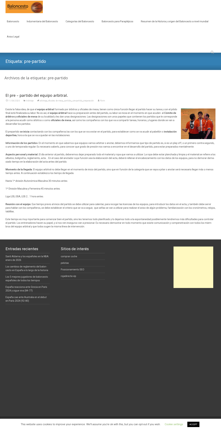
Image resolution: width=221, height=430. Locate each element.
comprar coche (69, 256)
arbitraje (43, 101)
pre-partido (77, 101)
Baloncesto (13, 21)
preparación (88, 101)
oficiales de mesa (55, 101)
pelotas (65, 263)
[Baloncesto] (21, 7)
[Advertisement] (193, 267)
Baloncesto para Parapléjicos (117, 21)
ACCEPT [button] (193, 424)
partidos (67, 101)
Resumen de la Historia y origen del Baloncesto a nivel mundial (174, 21)
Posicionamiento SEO (72, 269)
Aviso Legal (13, 36)
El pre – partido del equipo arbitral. (37, 95)
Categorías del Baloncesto (80, 21)
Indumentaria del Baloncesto (42, 21)
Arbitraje (29, 101)
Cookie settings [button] (174, 424)
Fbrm (102, 101)
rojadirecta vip (68, 276)
